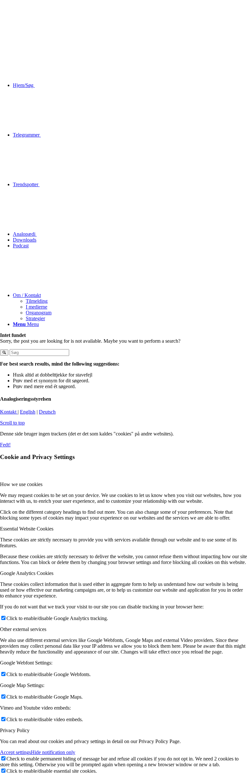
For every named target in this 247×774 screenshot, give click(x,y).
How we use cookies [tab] (21, 484)
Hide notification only (53, 752)
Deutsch (47, 412)
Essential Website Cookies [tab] (26, 528)
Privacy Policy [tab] (15, 730)
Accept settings (15, 752)
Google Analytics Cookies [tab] (26, 573)
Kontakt (9, 412)
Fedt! (5, 444)
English (27, 412)
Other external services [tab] (23, 629)
